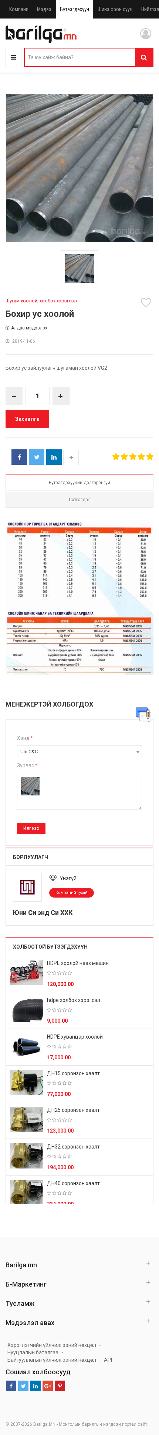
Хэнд (25, 738)
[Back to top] (139, 1392)
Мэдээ (44, 9)
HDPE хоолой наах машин (78, 963)
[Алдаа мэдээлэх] (143, 715)
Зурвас (27, 765)
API (108, 1360)
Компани (18, 9)
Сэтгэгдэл (80, 499)
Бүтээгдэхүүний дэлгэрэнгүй (79, 482)
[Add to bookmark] (147, 303)
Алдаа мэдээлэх (29, 328)
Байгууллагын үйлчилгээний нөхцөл (51, 1360)
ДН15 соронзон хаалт (73, 1073)
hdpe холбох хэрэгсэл (73, 1000)
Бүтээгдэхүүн (74, 9)
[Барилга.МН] (41, 34)
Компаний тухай (71, 892)
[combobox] (79, 751)
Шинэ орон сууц (115, 9)
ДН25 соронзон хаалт (73, 1110)
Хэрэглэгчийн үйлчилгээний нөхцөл (51, 1345)
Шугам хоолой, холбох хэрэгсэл (41, 301)
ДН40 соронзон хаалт (73, 1183)
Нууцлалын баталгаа (32, 1352)
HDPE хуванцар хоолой (75, 1037)
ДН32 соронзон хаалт (73, 1147)
